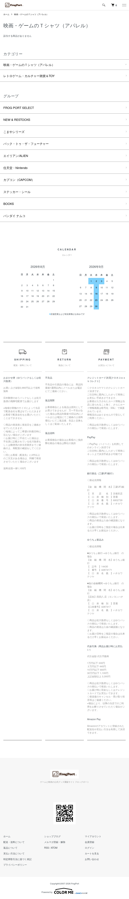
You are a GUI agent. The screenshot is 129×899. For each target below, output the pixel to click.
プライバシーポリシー (15, 864)
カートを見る (92, 853)
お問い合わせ (92, 859)
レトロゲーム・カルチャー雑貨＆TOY (29, 76)
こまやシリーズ (14, 131)
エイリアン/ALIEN (15, 155)
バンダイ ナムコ (14, 215)
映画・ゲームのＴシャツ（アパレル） (31, 14)
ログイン (89, 847)
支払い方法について (14, 853)
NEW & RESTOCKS (16, 119)
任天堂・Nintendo (15, 167)
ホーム (6, 14)
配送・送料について (14, 842)
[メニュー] (124, 5)
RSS (46, 847)
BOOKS (8, 203)
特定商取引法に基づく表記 (17, 859)
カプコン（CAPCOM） (19, 179)
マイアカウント (93, 836)
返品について (10, 847)
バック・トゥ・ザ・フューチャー (26, 143)
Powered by (46, 892)
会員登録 (89, 842)
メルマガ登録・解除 (54, 842)
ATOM (54, 847)
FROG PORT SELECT (18, 107)
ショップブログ (52, 836)
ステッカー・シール (17, 191)
